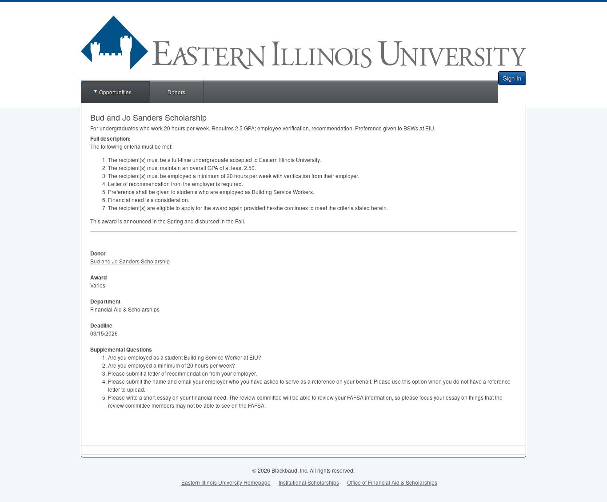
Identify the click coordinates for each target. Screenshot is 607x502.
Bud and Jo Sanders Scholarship (130, 261)
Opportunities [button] (115, 92)
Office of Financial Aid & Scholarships (392, 482)
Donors (176, 92)
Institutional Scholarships (309, 482)
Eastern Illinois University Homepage (226, 482)
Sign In (512, 78)
